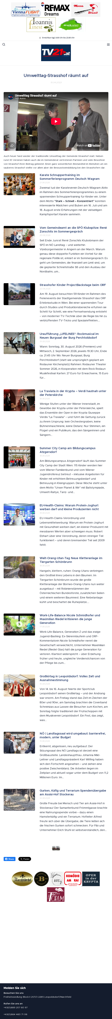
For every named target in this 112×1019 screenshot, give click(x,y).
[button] (4, 44)
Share (11, 859)
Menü (108, 44)
